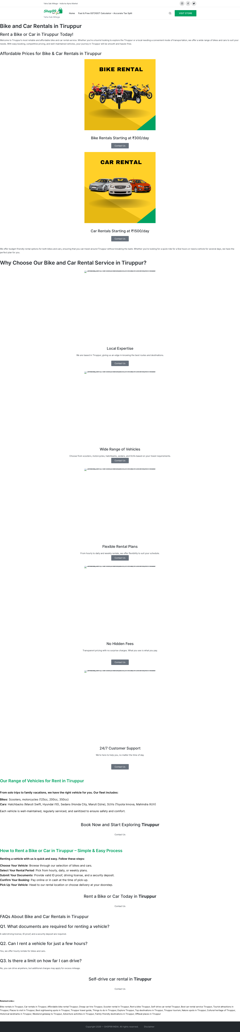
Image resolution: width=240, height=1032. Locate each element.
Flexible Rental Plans (120, 546)
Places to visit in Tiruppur (22, 1010)
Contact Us (120, 834)
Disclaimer (149, 1026)
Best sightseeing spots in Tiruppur (53, 1010)
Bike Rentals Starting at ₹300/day (120, 138)
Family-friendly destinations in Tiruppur (114, 1014)
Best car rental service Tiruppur (196, 1006)
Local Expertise (120, 348)
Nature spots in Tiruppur (194, 1010)
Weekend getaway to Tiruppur (47, 1014)
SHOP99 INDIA (111, 1026)
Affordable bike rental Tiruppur (63, 1006)
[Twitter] (193, 3)
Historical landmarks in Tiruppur (15, 1014)
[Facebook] (188, 3)
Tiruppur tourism (172, 1010)
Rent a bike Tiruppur (140, 1006)
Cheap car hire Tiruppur (90, 1006)
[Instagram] (182, 3)
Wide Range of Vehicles (120, 449)
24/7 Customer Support (120, 748)
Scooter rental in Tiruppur (116, 1006)
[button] (185, 13)
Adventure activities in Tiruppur (78, 1014)
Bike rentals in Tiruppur (11, 1006)
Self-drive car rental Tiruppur (165, 1006)
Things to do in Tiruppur (104, 1010)
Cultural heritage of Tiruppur (221, 1010)
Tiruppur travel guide (81, 1010)
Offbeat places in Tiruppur (148, 1014)
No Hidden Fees (120, 643)
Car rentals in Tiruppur (35, 1006)
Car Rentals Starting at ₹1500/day (120, 231)
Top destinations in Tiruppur (149, 1010)
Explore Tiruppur (126, 1010)
